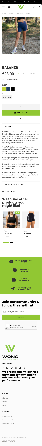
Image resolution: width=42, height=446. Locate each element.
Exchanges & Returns (8, 423)
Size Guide (10, 192)
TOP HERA (11, 219)
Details (9, 127)
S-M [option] (4, 97)
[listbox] (21, 89)
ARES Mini (30, 219)
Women (11, 13)
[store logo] (21, 7)
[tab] (21, 126)
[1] (4, 58)
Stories (4, 402)
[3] (12, 58)
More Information (14, 185)
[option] (4, 89)
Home (4, 13)
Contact (4, 405)
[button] (6, 242)
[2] (8, 58)
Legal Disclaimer (7, 416)
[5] (20, 58)
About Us (5, 398)
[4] (16, 58)
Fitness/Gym (19, 13)
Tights (25, 231)
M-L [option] (9, 97)
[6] (24, 58)
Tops (5, 231)
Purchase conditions (8, 420)
